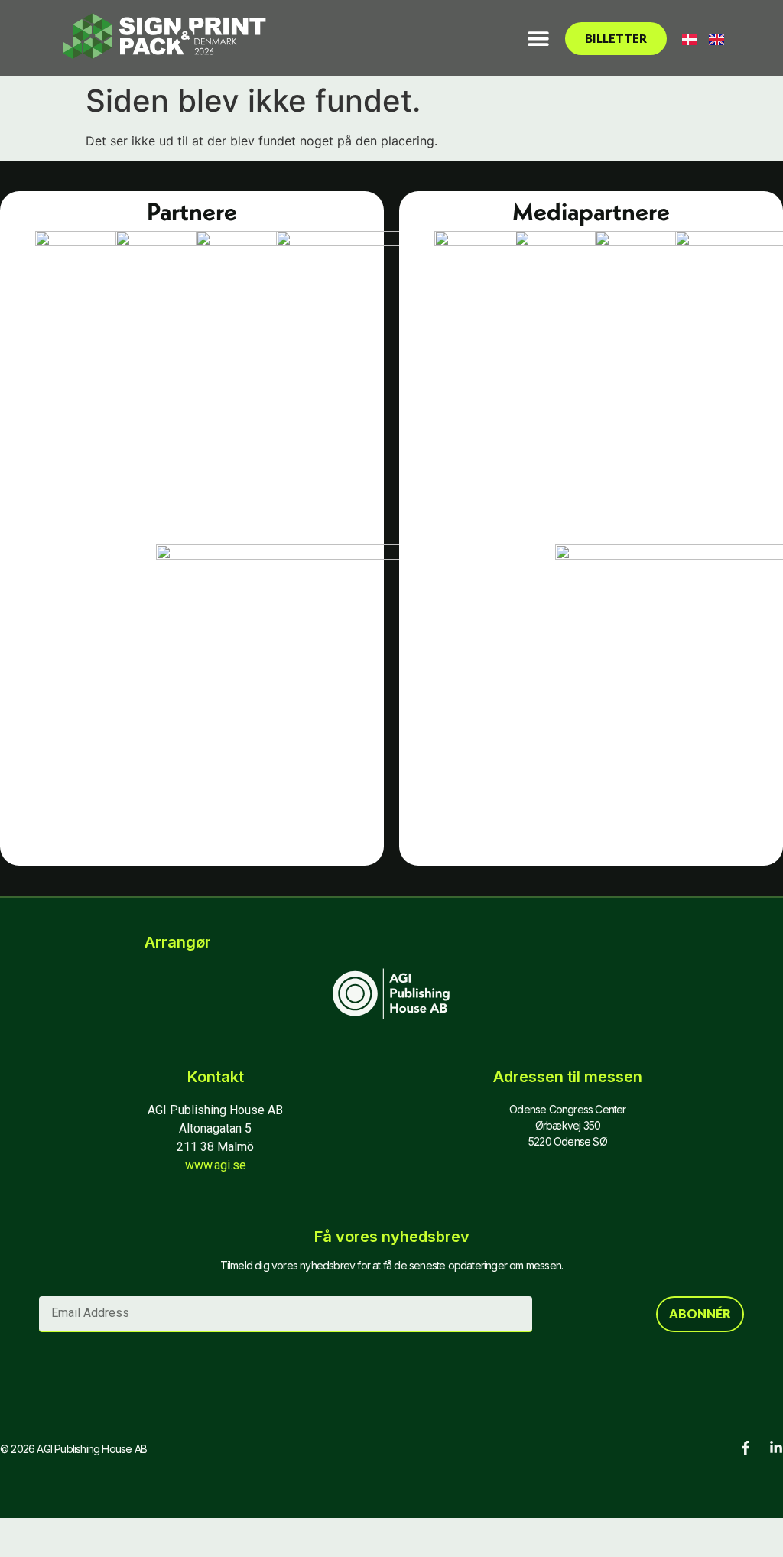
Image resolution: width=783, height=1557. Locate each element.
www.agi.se (215, 1165)
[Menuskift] (538, 38)
